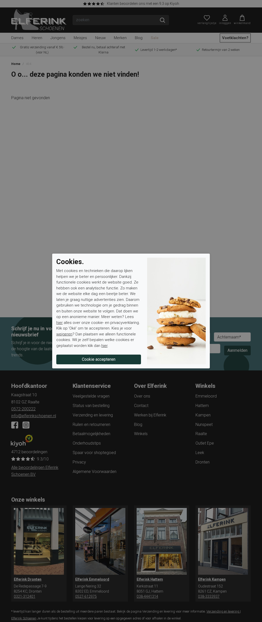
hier (59, 322)
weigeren (64, 334)
